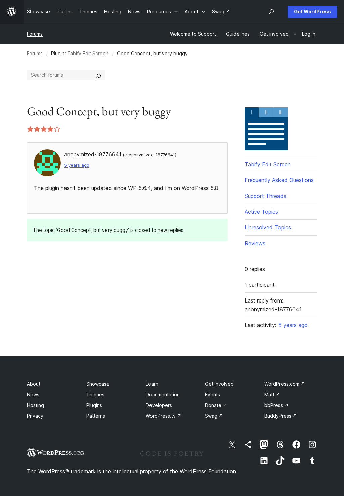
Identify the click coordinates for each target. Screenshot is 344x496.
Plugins (94, 405)
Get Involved (219, 384)
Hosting (35, 405)
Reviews (255, 243)
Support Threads (265, 195)
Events (212, 394)
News (33, 394)
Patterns (95, 416)
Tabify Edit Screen (88, 53)
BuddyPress (280, 416)
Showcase (98, 384)
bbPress (276, 405)
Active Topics (261, 211)
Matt (272, 394)
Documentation (163, 394)
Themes (95, 394)
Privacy (35, 416)
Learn (152, 384)
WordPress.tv (163, 416)
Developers (159, 405)
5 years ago (76, 165)
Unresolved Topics (268, 227)
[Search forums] (98, 75)
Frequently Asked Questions (279, 180)
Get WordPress (312, 11)
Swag (214, 416)
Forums (35, 34)
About (33, 384)
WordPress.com (284, 384)
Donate (216, 405)
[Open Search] (271, 12)
